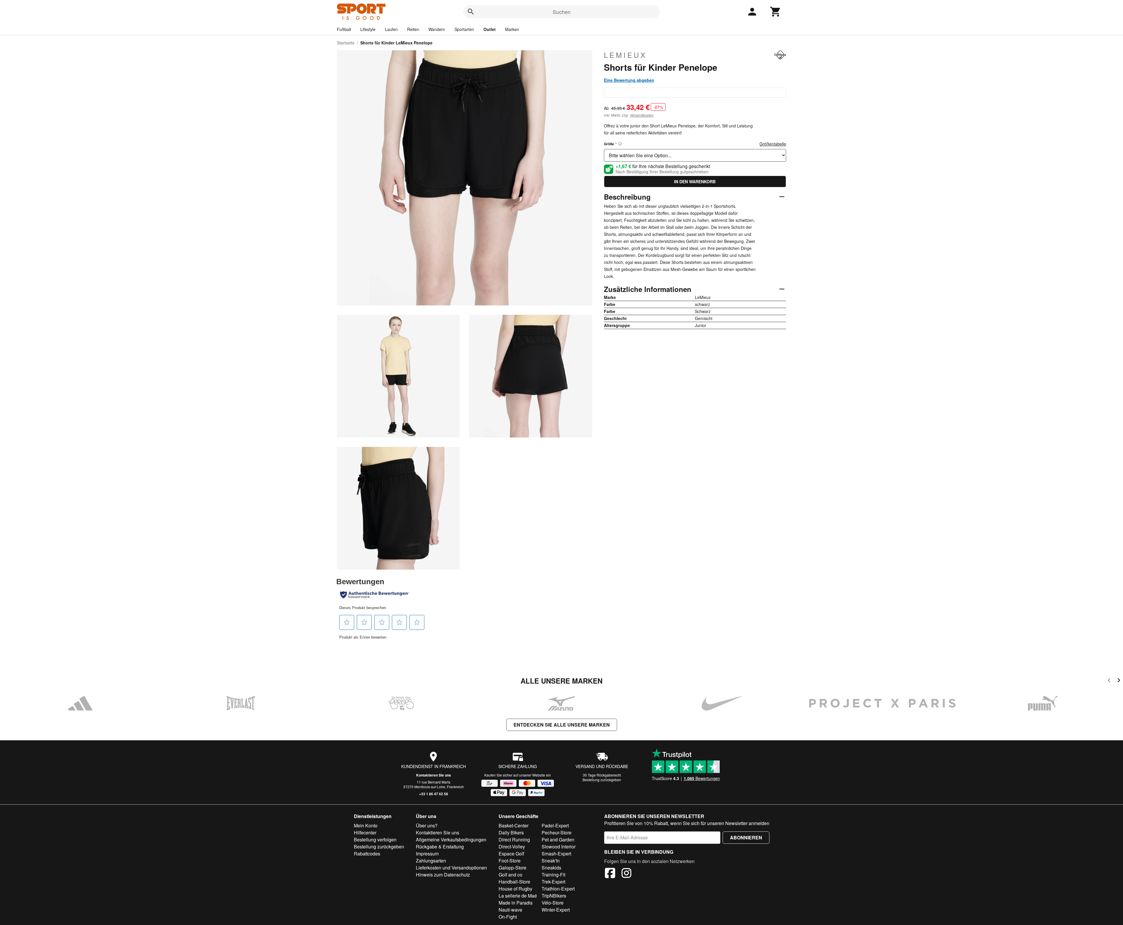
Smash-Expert (556, 853)
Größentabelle (772, 144)
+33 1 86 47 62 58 (433, 793)
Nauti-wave (510, 909)
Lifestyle (368, 29)
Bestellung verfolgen (375, 839)
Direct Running (514, 839)
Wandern (436, 29)
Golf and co (510, 874)
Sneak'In (551, 860)
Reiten (413, 29)
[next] (1119, 681)
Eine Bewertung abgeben (629, 80)
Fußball (344, 29)
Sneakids (551, 867)
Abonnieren (746, 837)
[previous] (1109, 681)
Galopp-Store (512, 867)
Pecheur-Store (556, 832)
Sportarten (464, 29)
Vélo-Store (553, 902)
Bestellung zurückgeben (602, 779)
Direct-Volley (512, 846)
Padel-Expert (555, 825)
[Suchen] (471, 11)
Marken (512, 29)
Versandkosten (642, 115)
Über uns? (427, 825)
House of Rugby (515, 888)
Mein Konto (366, 825)
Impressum (427, 853)
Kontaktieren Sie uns (433, 775)
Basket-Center (513, 825)
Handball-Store (514, 881)
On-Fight (508, 916)
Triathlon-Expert (558, 888)
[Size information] (620, 144)
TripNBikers (554, 895)
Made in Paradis (516, 902)
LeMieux (625, 55)
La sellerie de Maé (518, 895)
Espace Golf (511, 853)
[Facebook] (610, 874)
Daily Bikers (511, 832)
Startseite (345, 43)
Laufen (391, 29)
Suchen (562, 11)
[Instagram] (626, 874)
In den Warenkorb (695, 181)
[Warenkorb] (775, 12)
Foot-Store (510, 860)
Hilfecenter (365, 832)
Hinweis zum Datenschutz (443, 874)
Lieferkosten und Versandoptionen (451, 867)
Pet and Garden (558, 839)
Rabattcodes (367, 853)
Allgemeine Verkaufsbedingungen (451, 839)
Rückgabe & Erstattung (440, 846)
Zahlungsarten (431, 860)
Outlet (489, 29)
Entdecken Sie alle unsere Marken (562, 724)
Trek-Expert (553, 881)
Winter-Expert (556, 909)
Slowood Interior (559, 846)
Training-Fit (553, 874)
